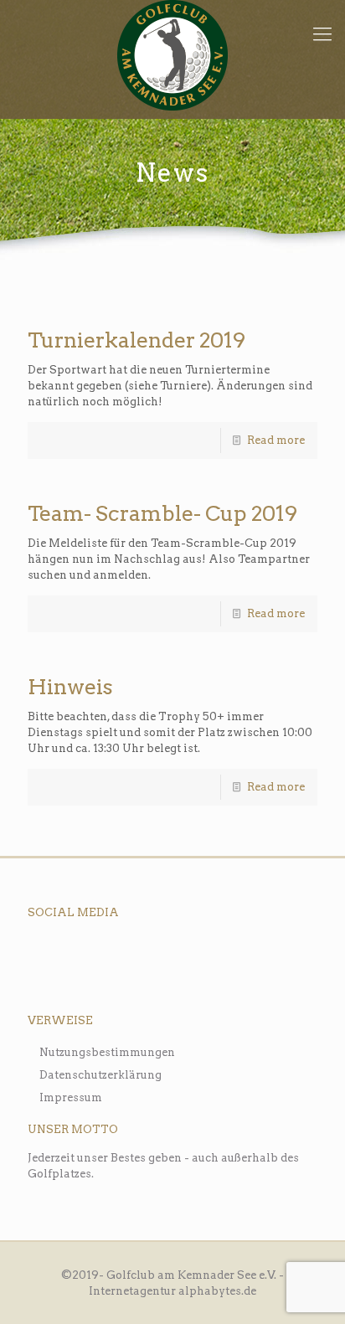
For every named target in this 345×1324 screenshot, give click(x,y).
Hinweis (70, 686)
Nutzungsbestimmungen (107, 1052)
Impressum (70, 1097)
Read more (276, 440)
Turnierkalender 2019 (136, 340)
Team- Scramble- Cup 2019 (162, 513)
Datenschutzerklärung (100, 1075)
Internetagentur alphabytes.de (172, 1291)
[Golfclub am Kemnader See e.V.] (172, 55)
